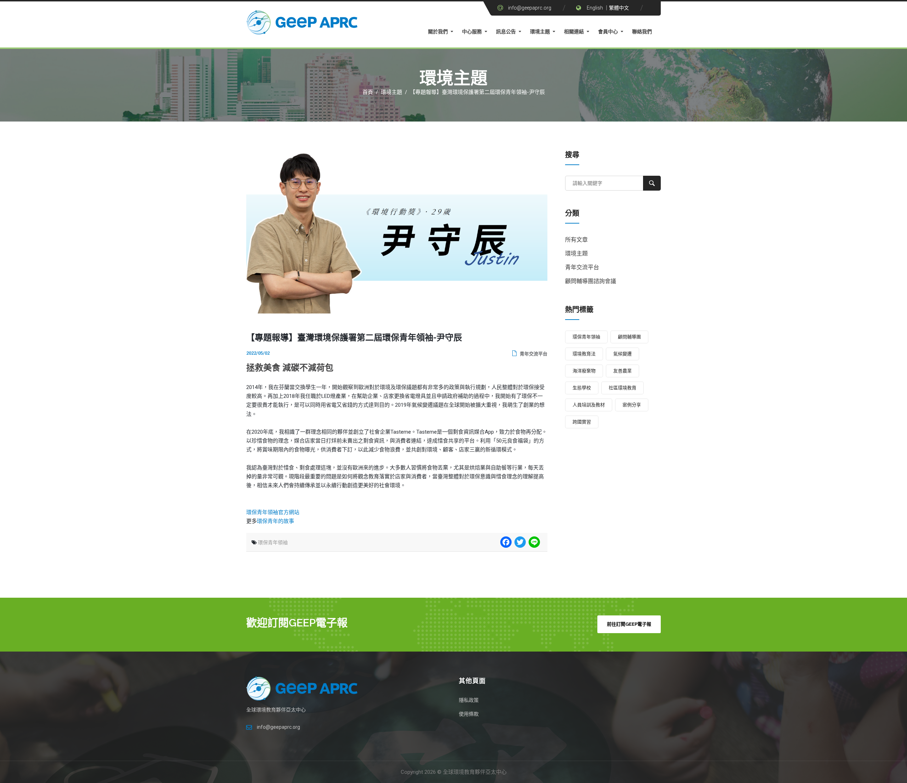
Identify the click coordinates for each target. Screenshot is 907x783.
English (595, 8)
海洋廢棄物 (584, 370)
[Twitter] (519, 542)
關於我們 (438, 31)
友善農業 (622, 370)
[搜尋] (652, 183)
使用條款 (469, 714)
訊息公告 (506, 31)
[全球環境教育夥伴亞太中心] (303, 24)
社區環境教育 (622, 387)
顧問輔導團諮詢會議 (590, 281)
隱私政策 (469, 700)
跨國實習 (582, 421)
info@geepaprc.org (529, 8)
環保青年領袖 (273, 542)
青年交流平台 (533, 353)
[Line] (533, 542)
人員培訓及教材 (589, 404)
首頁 (367, 92)
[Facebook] (505, 542)
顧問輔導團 (629, 336)
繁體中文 (619, 8)
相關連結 (574, 31)
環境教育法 (584, 353)
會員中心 (608, 31)
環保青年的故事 (275, 521)
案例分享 (631, 404)
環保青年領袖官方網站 (272, 512)
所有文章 (576, 239)
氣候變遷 (622, 353)
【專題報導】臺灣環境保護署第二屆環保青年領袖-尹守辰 (477, 92)
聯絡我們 (642, 31)
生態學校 (582, 387)
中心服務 (472, 31)
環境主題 (540, 31)
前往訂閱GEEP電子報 (629, 624)
